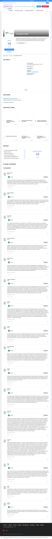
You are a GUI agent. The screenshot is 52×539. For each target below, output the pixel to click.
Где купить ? (45, 6)
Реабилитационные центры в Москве (10, 98)
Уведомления (7, 168)
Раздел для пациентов (29, 10)
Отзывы (26, 89)
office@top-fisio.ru (30, 74)
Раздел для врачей (39, 10)
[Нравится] (8, 188)
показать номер (35, 71)
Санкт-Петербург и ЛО (11, 2)
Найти (39, 6)
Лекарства (11, 10)
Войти (47, 2)
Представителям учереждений (9, 52)
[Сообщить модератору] (48, 188)
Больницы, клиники (19, 10)
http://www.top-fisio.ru (31, 73)
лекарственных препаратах (21, 537)
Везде (33, 6)
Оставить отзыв (9, 49)
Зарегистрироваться (41, 2)
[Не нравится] (11, 188)
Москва (10, 55)
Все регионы (5, 55)
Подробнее (32, 0)
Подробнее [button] (46, 242)
